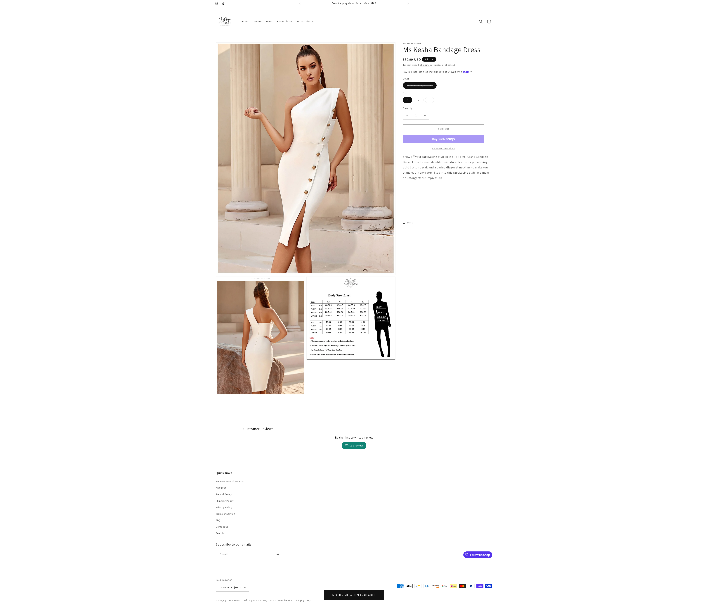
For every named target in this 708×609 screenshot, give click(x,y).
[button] (305, 21)
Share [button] (410, 222)
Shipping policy (303, 600)
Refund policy (250, 600)
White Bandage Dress (422, 86)
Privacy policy (267, 600)
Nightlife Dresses (231, 600)
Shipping (425, 64)
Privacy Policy (224, 507)
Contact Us (222, 526)
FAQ (218, 520)
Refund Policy (224, 494)
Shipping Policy (225, 501)
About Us (221, 487)
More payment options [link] (443, 147)
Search (220, 533)
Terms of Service (225, 513)
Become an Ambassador (230, 481)
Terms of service (284, 600)
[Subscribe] (278, 554)
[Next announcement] (408, 3)
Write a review (354, 445)
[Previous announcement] (300, 3)
